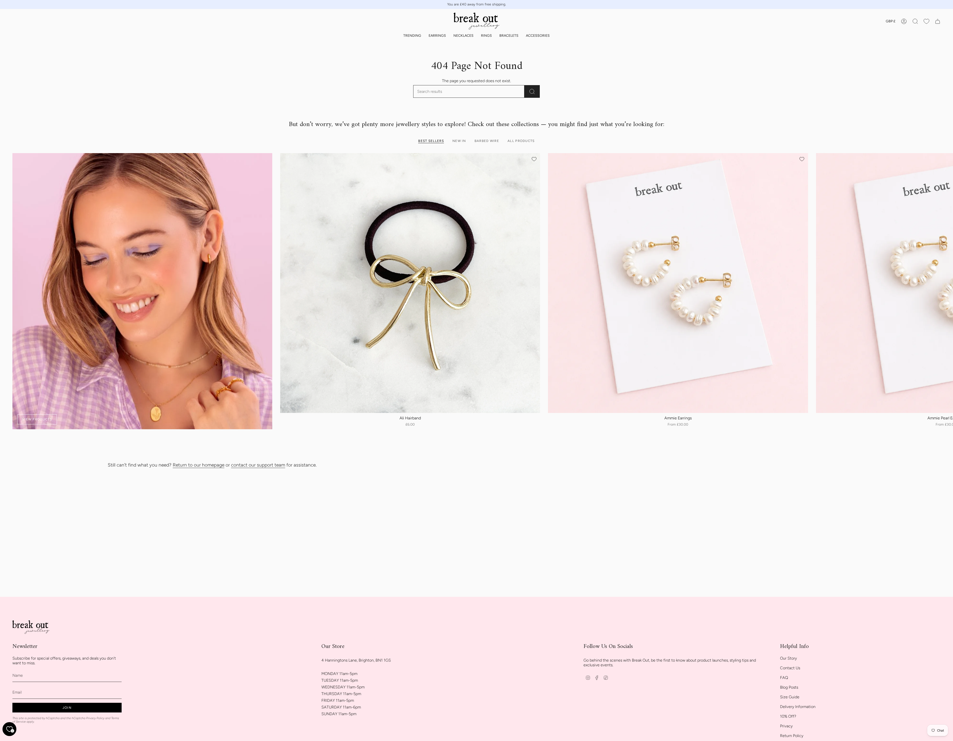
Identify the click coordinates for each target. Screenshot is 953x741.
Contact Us (790, 668)
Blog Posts (789, 687)
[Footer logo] (31, 627)
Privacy (786, 726)
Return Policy (791, 735)
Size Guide (789, 697)
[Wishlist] (926, 21)
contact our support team (258, 465)
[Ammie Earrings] (678, 283)
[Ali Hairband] (410, 283)
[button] (412, 36)
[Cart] (937, 21)
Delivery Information (798, 706)
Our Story (788, 658)
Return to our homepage (198, 465)
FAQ (784, 677)
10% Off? (788, 716)
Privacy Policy (95, 718)
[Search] (532, 91)
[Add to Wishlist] (534, 159)
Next (946, 283)
